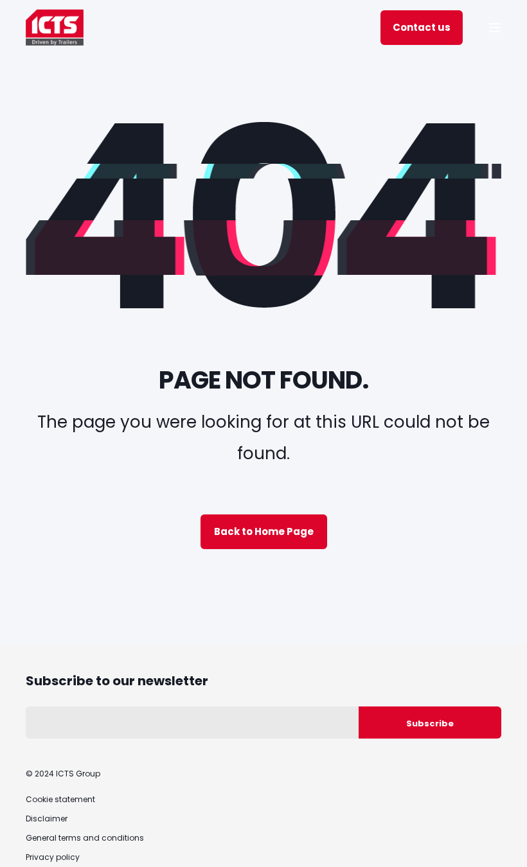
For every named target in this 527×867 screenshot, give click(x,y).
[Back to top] (501, 841)
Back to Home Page (264, 531)
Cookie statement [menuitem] (60, 799)
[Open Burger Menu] (495, 28)
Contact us (422, 27)
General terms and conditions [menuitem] (85, 837)
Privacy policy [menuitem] (53, 857)
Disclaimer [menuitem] (46, 818)
